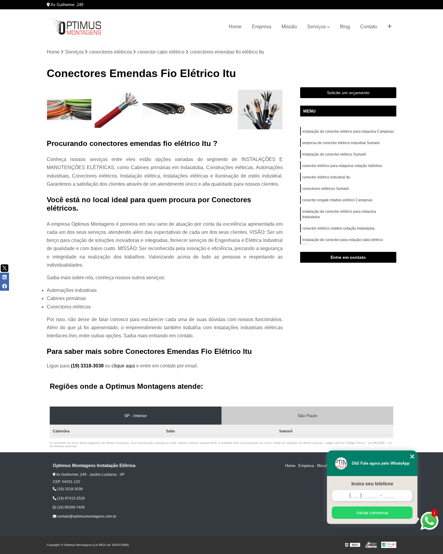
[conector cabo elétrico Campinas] (69, 109)
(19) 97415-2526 (70, 498)
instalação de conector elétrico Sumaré (334, 154)
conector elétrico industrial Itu (326, 177)
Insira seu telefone (372, 483)
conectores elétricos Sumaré (325, 189)
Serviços (316, 26)
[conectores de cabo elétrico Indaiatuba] (164, 109)
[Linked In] (4, 277)
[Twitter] (4, 268)
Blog (345, 26)
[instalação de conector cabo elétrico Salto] (260, 109)
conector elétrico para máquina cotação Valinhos (342, 166)
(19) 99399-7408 (70, 507)
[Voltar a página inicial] (77, 27)
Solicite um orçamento (348, 92)
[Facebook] (4, 286)
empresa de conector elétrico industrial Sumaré (341, 143)
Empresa (261, 26)
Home (235, 26)
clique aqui (123, 365)
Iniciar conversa (372, 512)
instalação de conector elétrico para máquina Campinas (348, 131)
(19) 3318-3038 (88, 365)
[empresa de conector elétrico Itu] (212, 109)
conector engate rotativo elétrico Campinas (337, 200)
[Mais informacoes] (389, 27)
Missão (289, 26)
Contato (368, 26)
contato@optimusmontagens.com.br (86, 516)
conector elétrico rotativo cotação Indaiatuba (338, 228)
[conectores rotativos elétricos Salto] (117, 109)
